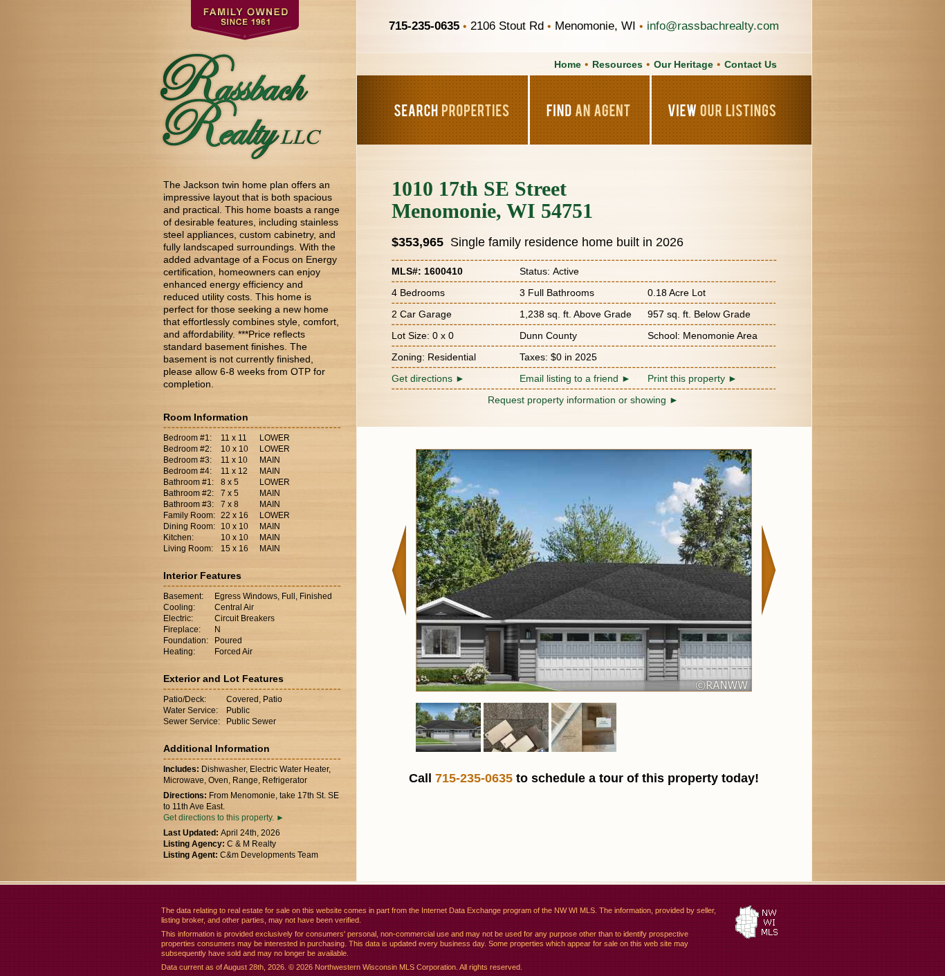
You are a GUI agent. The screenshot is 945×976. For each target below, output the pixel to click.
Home (567, 64)
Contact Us (750, 64)
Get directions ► (428, 378)
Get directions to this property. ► (223, 817)
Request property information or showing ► (583, 399)
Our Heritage (683, 64)
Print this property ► (692, 378)
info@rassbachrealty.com (713, 26)
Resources (617, 64)
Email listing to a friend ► (575, 378)
